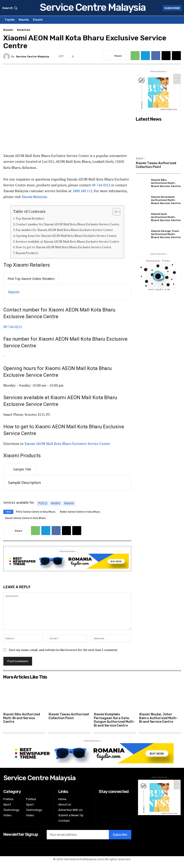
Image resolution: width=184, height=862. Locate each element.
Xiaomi (8, 29)
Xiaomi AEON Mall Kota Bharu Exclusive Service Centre (67, 443)
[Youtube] (101, 817)
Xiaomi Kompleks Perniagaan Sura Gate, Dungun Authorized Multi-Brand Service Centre (114, 719)
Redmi (55, 503)
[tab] (31, 279)
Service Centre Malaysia (32, 56)
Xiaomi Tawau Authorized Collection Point (156, 165)
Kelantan (23, 29)
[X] (166, 55)
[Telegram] (145, 55)
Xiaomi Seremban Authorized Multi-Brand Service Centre (166, 200)
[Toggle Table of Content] (114, 212)
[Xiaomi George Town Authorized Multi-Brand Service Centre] (142, 235)
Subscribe (120, 835)
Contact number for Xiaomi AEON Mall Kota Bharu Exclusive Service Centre (67, 224)
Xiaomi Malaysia (34, 196)
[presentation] (31, 279)
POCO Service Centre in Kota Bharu (35, 511)
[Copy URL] (176, 55)
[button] (10, 8)
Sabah (139, 158)
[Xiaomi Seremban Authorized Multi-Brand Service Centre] (142, 201)
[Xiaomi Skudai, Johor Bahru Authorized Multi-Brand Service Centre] (160, 696)
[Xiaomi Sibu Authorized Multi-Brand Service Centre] (142, 184)
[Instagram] (101, 805)
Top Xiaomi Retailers (30, 218)
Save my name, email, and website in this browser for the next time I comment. (63, 650)
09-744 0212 (101, 185)
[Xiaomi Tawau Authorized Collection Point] (158, 139)
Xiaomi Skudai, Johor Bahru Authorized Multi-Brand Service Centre (158, 718)
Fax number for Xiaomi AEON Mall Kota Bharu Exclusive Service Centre (64, 230)
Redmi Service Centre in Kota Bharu (80, 511)
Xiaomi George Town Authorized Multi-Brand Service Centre (166, 234)
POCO (42, 503)
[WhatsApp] (135, 55)
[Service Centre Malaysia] (7, 56)
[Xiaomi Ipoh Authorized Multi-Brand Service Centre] (142, 218)
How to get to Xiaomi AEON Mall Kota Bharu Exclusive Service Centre (63, 247)
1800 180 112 (82, 191)
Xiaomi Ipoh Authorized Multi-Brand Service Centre (166, 217)
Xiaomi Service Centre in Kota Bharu (25, 518)
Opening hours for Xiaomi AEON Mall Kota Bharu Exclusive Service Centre (66, 236)
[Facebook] (155, 55)
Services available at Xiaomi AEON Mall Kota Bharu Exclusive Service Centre (67, 241)
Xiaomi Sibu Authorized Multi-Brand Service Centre (166, 183)
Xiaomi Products (26, 253)
